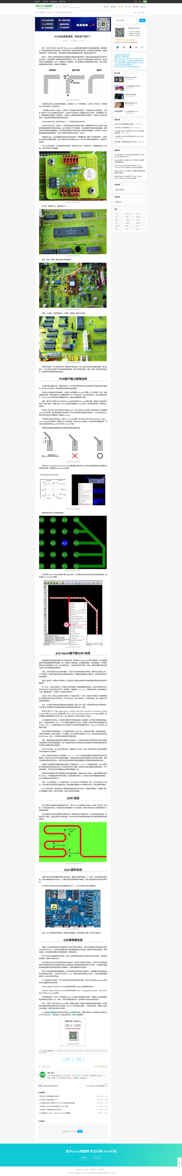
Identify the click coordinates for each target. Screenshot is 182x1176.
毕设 (119, 67)
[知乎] (117, 48)
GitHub (127, 214)
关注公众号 (97, 1158)
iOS (119, 61)
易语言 (134, 63)
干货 (121, 7)
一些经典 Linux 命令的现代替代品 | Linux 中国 (53, 1106)
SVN (137, 214)
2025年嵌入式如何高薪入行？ (48, 1099)
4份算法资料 (125, 57)
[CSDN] (136, 48)
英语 (134, 67)
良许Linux (80, 1075)
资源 (136, 7)
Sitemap (113, 1173)
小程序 (136, 61)
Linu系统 (71, 1012)
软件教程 (127, 65)
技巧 (48, 1066)
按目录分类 (54, 1)
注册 (140, 1)
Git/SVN (116, 65)
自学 (127, 229)
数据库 (129, 63)
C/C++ (130, 59)
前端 (123, 61)
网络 (116, 229)
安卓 (115, 61)
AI (126, 61)
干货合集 (48, 12)
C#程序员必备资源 (130, 94)
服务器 (138, 223)
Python (125, 59)
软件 (122, 65)
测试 (141, 63)
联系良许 (84, 1158)
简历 (115, 67)
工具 (129, 7)
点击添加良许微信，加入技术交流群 (125, 40)
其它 (138, 67)
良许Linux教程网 (39, 12)
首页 (106, 7)
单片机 (141, 61)
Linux (116, 59)
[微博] (124, 48)
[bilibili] (142, 48)
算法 (124, 63)
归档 (137, 220)
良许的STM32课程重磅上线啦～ (49, 1096)
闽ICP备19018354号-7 (104, 1173)
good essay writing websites (123, 165)
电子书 (124, 67)
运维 (137, 229)
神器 (127, 226)
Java (120, 59)
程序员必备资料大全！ (131, 103)
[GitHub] (130, 48)
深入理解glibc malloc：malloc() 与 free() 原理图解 (54, 1113)
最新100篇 (62, 1)
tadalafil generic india (120, 176)
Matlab (119, 63)
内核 (127, 217)
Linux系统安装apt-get (131, 111)
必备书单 (117, 57)
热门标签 (45, 1)
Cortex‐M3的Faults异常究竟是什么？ (97, 1086)
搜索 (142, 20)
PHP (141, 59)
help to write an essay (121, 171)
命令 (44, 1066)
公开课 (130, 67)
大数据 (130, 61)
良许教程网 (52, 1012)
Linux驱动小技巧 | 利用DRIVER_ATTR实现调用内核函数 (57, 1103)
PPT (132, 65)
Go (138, 59)
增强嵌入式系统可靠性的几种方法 (48, 1086)
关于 (144, 7)
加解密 (138, 217)
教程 (114, 7)
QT (115, 63)
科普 (137, 226)
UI (138, 63)
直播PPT (117, 226)
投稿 (145, 1)
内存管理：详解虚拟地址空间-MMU (50, 1109)
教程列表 (37, 1)
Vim (116, 217)
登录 (135, 1)
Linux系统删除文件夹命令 (132, 86)
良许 (67, 40)
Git (116, 214)
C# (135, 59)
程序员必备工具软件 (131, 77)
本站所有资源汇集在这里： (122, 55)
